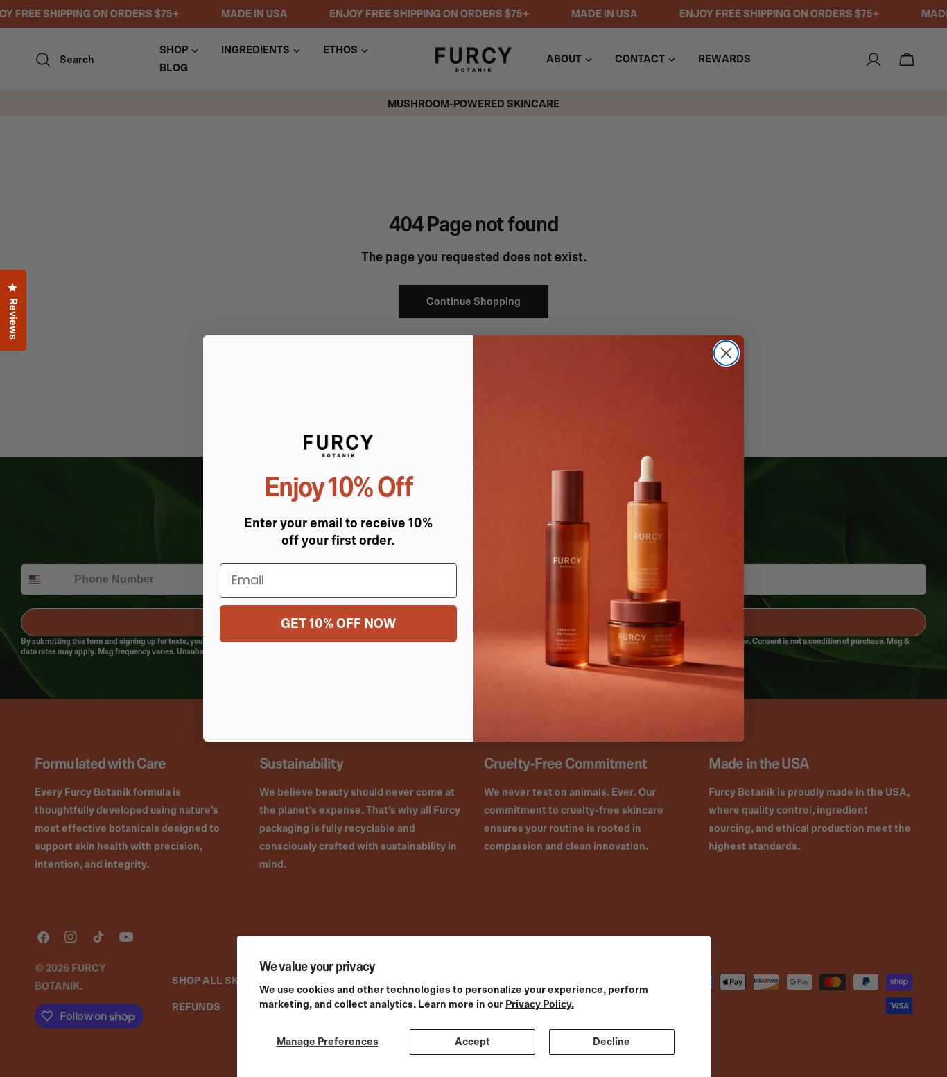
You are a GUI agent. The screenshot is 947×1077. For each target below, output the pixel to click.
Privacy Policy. (539, 1004)
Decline (611, 1041)
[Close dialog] (726, 353)
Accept (472, 1041)
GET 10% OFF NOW (338, 624)
